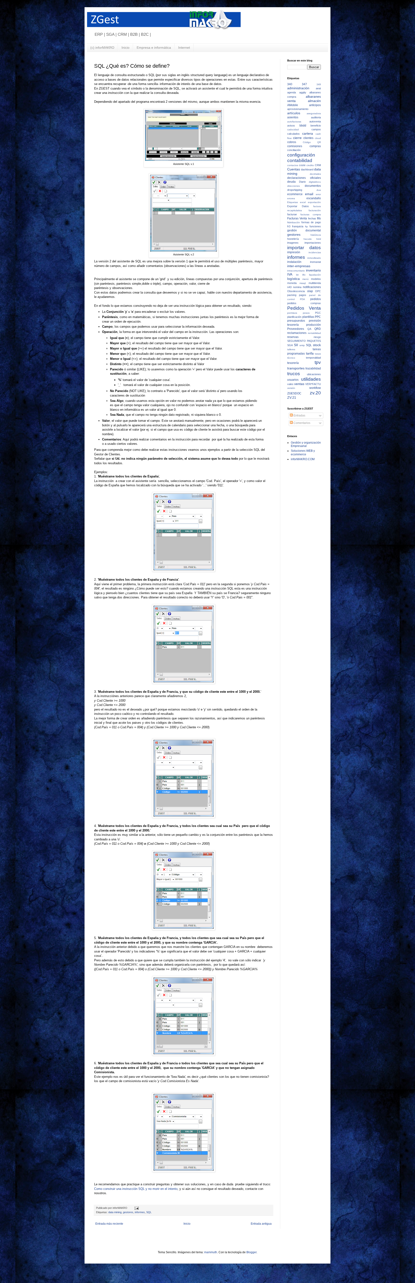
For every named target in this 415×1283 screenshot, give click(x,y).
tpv (318, 362)
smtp (302, 345)
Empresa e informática (154, 47)
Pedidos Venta (304, 308)
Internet (184, 47)
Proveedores (295, 329)
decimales (315, 174)
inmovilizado (314, 258)
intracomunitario (296, 270)
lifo (303, 274)
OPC (318, 291)
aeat (318, 88)
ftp (306, 226)
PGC (318, 312)
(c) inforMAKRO (102, 47)
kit (297, 274)
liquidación (315, 274)
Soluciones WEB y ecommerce (303, 452)
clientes (308, 138)
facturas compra (310, 214)
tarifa (310, 353)
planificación (294, 316)
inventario (313, 270)
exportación (314, 202)
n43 (289, 287)
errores (291, 198)
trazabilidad (313, 368)
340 (289, 84)
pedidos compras (304, 303)
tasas (318, 353)
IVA (289, 274)
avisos (291, 125)
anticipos (315, 105)
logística (293, 279)
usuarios (293, 379)
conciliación (294, 150)
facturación (315, 210)
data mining (115, 1212)
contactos (292, 165)
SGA (290, 345)
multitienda (315, 283)
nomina (297, 287)
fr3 (288, 226)
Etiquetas (292, 202)
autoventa (315, 121)
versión (291, 388)
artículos (293, 113)
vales (290, 384)
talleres (291, 349)
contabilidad (299, 160)
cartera (307, 133)
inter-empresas (298, 266)
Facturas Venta (297, 218)
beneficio (316, 125)
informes (140, 1212)
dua (319, 190)
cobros (291, 142)
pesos (306, 313)
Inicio (125, 47)
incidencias (315, 252)
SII (296, 345)
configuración (301, 154)
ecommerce (295, 194)
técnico (291, 357)
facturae (292, 214)
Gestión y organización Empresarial (306, 444)
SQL (149, 1212)
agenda (291, 92)
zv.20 (315, 392)
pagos (302, 295)
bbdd (302, 125)
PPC (318, 317)
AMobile (292, 105)
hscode (308, 239)
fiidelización (293, 222)
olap (310, 291)
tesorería (293, 363)
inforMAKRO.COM (303, 459)
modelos (316, 278)
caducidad (293, 129)
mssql (302, 283)
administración (298, 88)
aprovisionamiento (297, 109)
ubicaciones (314, 374)
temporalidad (313, 357)
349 (319, 84)
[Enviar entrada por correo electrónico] (136, 1207)
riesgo (317, 337)
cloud (318, 138)
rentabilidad (314, 333)
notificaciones (312, 287)
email (309, 194)
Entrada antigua (261, 1223)
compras (315, 146)
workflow (315, 388)
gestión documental (304, 230)
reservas (293, 337)
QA (309, 328)
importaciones (313, 242)
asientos (292, 117)
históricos (316, 235)
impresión (293, 252)
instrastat (315, 261)
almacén (314, 101)
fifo (319, 218)
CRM (318, 165)
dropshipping (294, 189)
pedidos (315, 299)
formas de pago (311, 222)
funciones (315, 226)
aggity (302, 92)
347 (304, 84)
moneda (292, 283)
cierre (297, 138)
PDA (302, 299)
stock (317, 345)
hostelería (293, 238)
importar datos (304, 247)
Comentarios (301, 423)
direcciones (293, 186)
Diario (302, 181)
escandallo (313, 198)
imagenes (293, 242)
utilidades (311, 379)
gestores (128, 1212)
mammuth (210, 1252)
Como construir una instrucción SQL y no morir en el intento (135, 1189)
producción (313, 324)
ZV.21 (291, 397)
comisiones (294, 146)
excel (303, 202)
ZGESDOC (294, 393)
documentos (313, 185)
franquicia (297, 226)
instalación (294, 262)
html (318, 239)
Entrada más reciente (109, 1223)
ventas (299, 384)
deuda (291, 181)
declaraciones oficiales (304, 178)
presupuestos (296, 320)
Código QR (312, 142)
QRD (317, 329)
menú (305, 279)
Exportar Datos (298, 206)
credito (310, 165)
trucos (293, 373)
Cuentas (293, 169)
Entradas (299, 415)
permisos (292, 313)
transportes (296, 368)
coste (302, 165)
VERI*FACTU (313, 384)
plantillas (308, 317)
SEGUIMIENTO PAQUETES (304, 340)
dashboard (307, 169)
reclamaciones (296, 333)
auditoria (316, 117)
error (318, 194)
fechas (312, 218)
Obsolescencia (296, 291)
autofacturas (294, 121)
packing (291, 295)
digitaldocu (315, 182)
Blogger (251, 1252)
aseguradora (314, 113)
